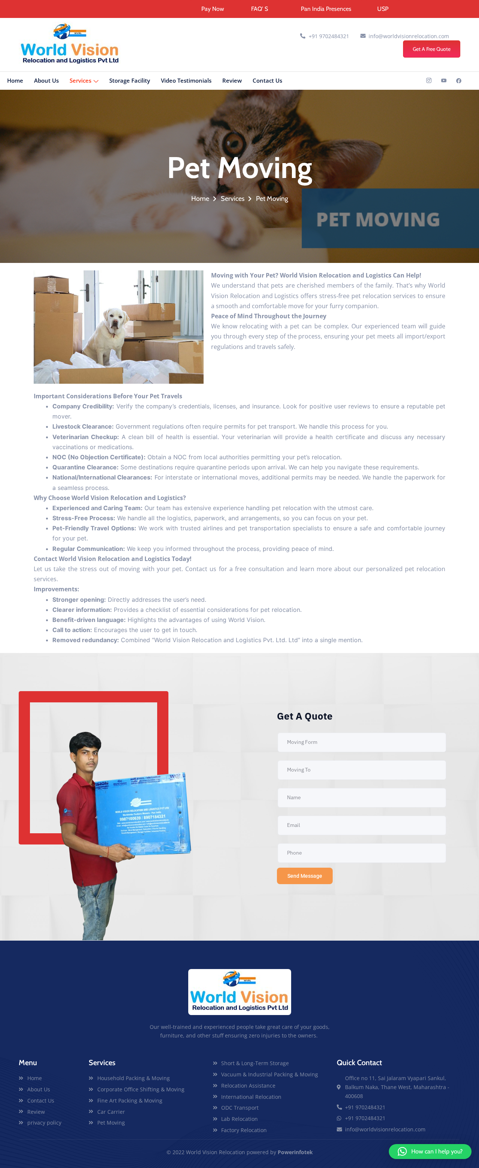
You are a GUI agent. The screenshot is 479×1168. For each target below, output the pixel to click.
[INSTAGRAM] (428, 80)
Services (80, 80)
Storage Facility (129, 80)
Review (232, 80)
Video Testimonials (186, 80)
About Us (46, 80)
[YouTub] (443, 80)
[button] (430, 1151)
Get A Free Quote (432, 49)
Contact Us (267, 80)
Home (15, 80)
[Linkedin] (458, 80)
